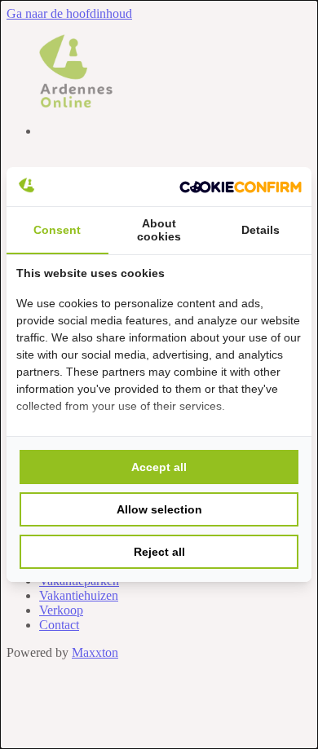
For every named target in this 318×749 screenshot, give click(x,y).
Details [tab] (260, 229)
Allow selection (159, 509)
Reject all (159, 551)
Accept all (159, 467)
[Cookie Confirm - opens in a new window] (240, 186)
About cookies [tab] (159, 230)
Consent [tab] (57, 229)
